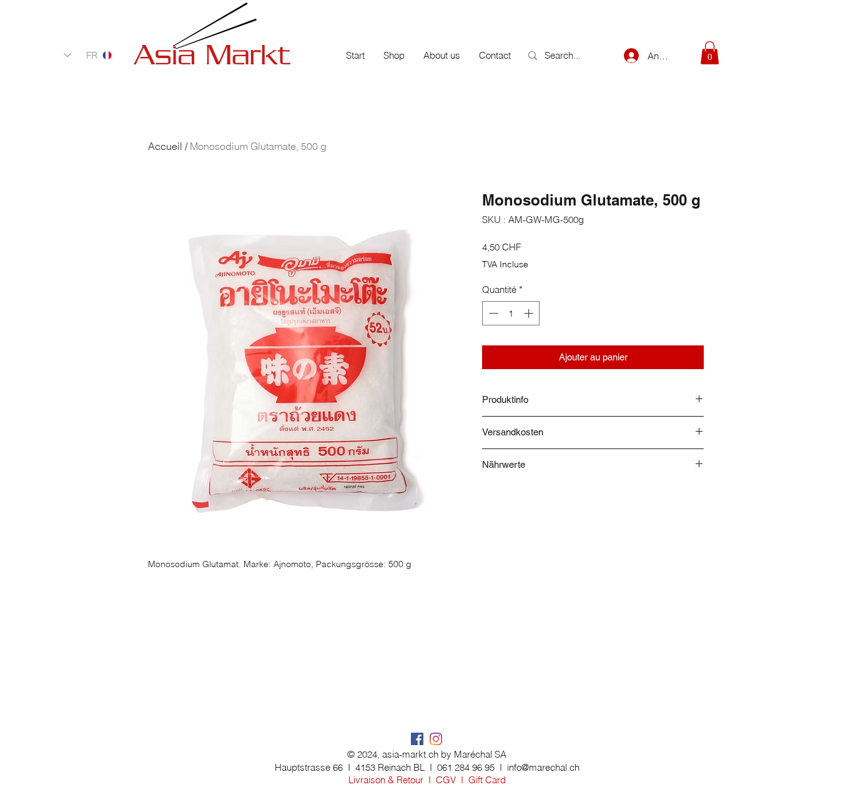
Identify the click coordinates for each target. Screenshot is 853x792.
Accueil (165, 146)
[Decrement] (492, 313)
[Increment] (529, 313)
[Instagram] (436, 739)
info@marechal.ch (543, 767)
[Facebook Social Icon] (417, 739)
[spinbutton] (511, 313)
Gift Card (487, 780)
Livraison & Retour (385, 780)
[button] (709, 52)
